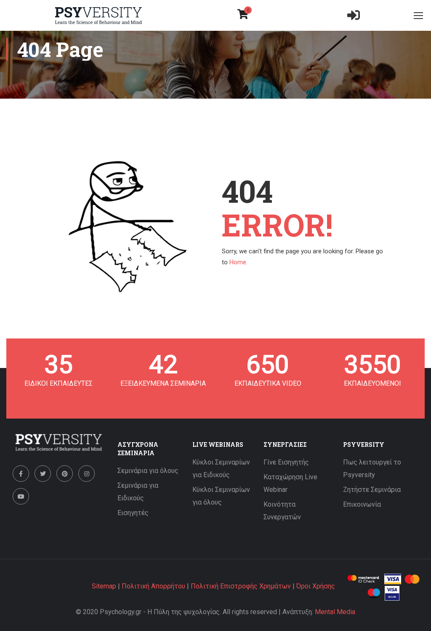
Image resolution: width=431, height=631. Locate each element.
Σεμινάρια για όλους (147, 471)
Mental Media (335, 612)
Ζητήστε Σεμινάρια (372, 490)
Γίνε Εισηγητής (286, 462)
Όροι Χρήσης (315, 586)
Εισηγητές (133, 513)
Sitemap (104, 586)
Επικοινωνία (362, 504)
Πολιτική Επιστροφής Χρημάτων (241, 586)
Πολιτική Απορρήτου (153, 586)
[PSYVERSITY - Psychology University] (98, 15)
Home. (238, 262)
